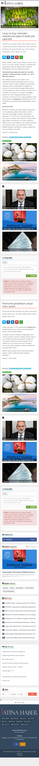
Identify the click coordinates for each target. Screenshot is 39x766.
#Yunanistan (27, 137)
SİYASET (32, 718)
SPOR (5, 721)
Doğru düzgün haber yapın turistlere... (13, 655)
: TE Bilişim (19, 755)
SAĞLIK (12, 721)
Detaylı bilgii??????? (8, 671)
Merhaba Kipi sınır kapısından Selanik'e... (14, 677)
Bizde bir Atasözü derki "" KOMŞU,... (13, 667)
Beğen (32, 539)
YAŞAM (28, 721)
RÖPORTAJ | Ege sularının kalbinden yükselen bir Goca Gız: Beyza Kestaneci (21, 607)
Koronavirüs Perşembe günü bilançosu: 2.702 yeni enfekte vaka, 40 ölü (21, 622)
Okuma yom (6, 680)
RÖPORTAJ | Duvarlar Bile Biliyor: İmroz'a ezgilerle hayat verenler (21, 614)
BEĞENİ (9, 539)
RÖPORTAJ (16, 724)
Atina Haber (19, 588)
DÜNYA (20, 721)
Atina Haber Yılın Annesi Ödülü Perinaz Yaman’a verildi (19, 572)
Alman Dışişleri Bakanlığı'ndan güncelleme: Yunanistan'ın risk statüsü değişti (21, 634)
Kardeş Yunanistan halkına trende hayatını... (15, 663)
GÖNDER (33, 276)
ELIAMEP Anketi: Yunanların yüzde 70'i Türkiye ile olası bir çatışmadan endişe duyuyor (21, 603)
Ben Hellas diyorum (8, 659)
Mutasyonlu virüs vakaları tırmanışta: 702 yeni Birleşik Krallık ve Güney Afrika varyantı (21, 618)
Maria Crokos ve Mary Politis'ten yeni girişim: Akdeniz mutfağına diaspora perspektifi (21, 611)
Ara (32, 694)
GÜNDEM (6, 718)
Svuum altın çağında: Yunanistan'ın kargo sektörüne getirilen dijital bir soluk (21, 630)
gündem (5, 588)
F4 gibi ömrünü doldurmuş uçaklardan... (14, 651)
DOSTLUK (6, 724)
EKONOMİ (15, 718)
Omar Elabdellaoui (8, 591)
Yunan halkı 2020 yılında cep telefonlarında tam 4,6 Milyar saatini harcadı (21, 638)
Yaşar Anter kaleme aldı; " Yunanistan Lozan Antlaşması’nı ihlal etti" (21, 626)
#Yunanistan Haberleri (16, 137)
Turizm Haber (29, 588)
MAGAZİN (25, 724)
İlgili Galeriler (7, 141)
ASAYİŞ (24, 718)
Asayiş (12, 588)
